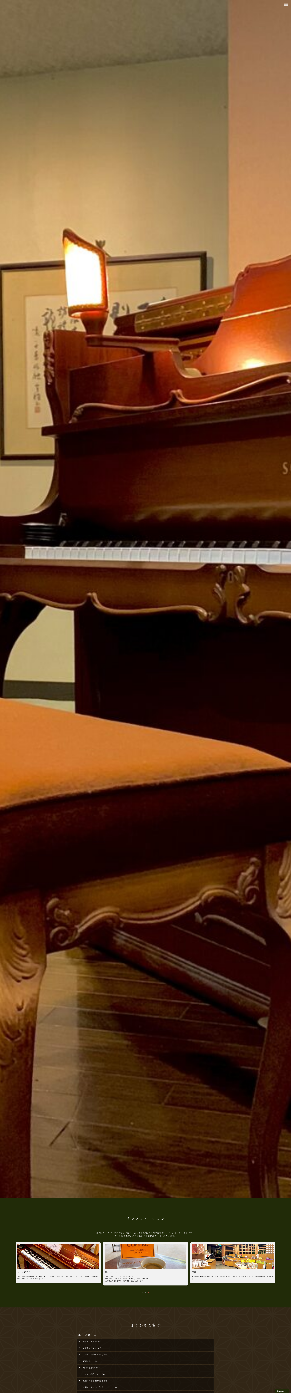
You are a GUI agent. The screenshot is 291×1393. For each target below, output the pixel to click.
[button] (145, 1342)
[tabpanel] (58, 1262)
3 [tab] (148, 1292)
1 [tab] (143, 1292)
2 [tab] (145, 1292)
